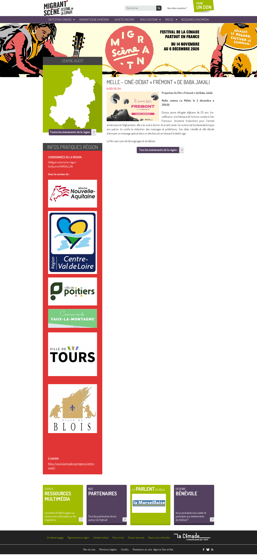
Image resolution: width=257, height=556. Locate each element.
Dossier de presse (136, 537)
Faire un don (118, 537)
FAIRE (204, 5)
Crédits (125, 549)
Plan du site (89, 549)
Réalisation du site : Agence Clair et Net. (153, 549)
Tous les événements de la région (158, 150)
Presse (169, 19)
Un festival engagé (55, 537)
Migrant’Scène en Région (94, 19)
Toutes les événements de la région (70, 132)
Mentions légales (108, 549)
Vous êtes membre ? (177, 8)
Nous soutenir (149, 19)
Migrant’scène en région (78, 537)
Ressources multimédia (159, 537)
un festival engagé (60, 19)
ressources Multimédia (195, 19)
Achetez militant (124, 19)
